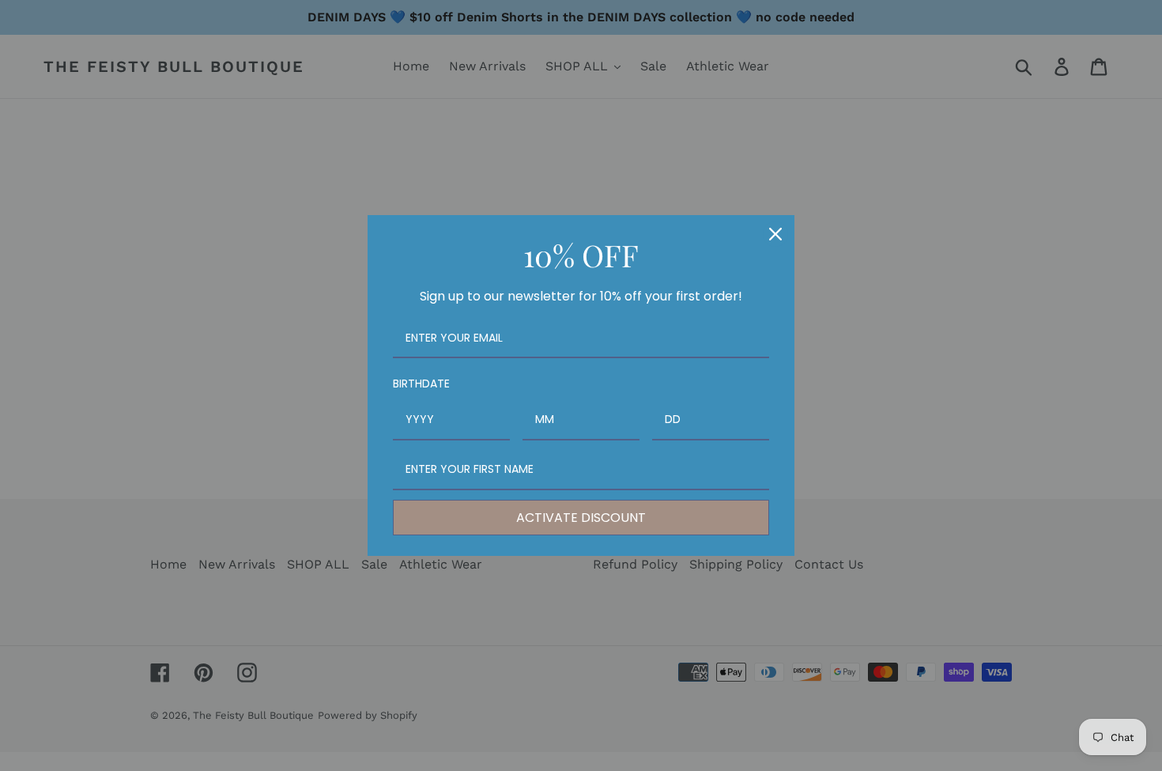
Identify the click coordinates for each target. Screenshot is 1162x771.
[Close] (775, 234)
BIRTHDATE (421, 383)
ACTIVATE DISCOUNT (581, 517)
